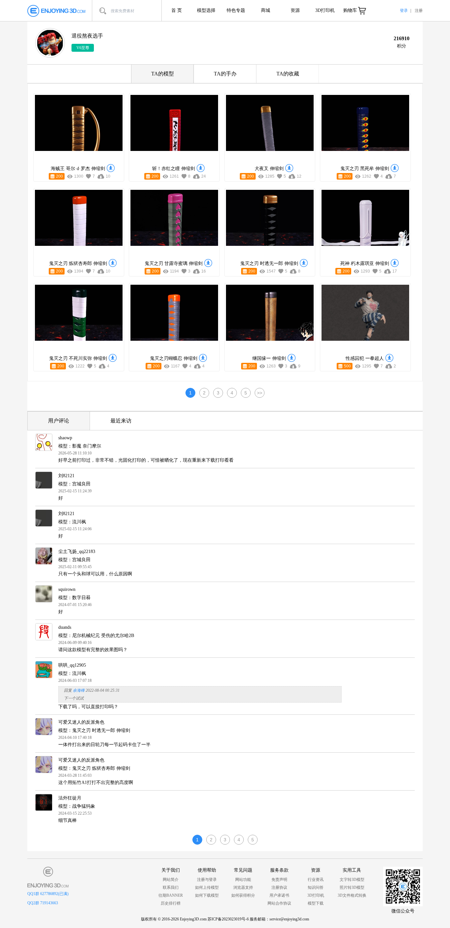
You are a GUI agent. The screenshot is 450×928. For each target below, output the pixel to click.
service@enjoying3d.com (289, 919)
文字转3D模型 (352, 879)
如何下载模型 (207, 895)
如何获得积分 (243, 895)
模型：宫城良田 (74, 483)
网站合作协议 (279, 903)
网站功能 (243, 879)
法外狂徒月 (69, 798)
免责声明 (279, 879)
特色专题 (236, 10)
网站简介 (171, 879)
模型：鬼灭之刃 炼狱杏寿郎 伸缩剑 (94, 768)
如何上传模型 (207, 887)
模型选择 (206, 10)
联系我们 (171, 887)
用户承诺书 (279, 895)
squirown (66, 589)
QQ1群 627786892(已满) (48, 893)
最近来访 (120, 420)
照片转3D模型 (352, 887)
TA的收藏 (287, 73)
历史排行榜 (171, 903)
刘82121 (66, 475)
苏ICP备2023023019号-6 (228, 919)
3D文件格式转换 (352, 895)
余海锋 (79, 690)
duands (64, 627)
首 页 (176, 10)
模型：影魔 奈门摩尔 (79, 446)
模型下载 (315, 903)
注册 (419, 10)
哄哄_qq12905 (72, 665)
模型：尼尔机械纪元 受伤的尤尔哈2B (96, 635)
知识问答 (315, 887)
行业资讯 (315, 879)
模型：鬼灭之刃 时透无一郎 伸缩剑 (94, 730)
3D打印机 (325, 10)
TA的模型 (162, 73)
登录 (404, 10)
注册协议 (279, 887)
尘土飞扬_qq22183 (76, 551)
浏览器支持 (243, 887)
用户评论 (58, 420)
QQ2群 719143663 (42, 903)
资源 (295, 10)
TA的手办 (225, 73)
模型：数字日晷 (74, 597)
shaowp (65, 437)
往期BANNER (170, 895)
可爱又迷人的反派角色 (81, 722)
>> (259, 392)
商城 (265, 10)
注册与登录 (207, 879)
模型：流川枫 (72, 521)
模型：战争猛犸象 (76, 806)
